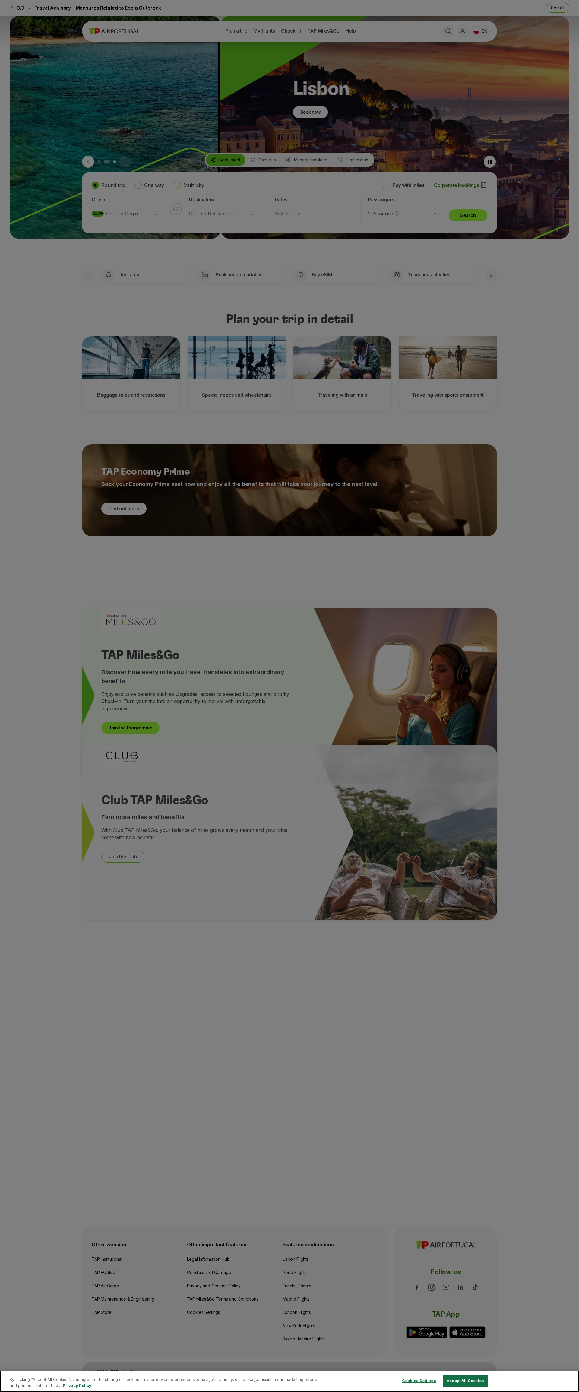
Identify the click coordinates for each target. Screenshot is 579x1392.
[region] (289, 1381)
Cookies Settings (419, 1380)
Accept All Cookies (465, 1380)
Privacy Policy (77, 1385)
